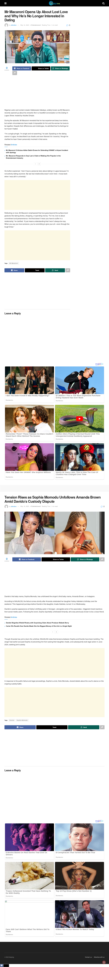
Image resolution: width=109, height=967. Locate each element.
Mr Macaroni (13, 263)
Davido (11, 720)
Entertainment (36, 25)
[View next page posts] (39, 163)
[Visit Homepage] (54, 3)
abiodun (13, 25)
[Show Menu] (5, 3)
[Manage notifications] (104, 962)
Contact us (88, 957)
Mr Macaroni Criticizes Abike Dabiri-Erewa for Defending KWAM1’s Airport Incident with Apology (37, 151)
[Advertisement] (37, 94)
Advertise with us (99, 957)
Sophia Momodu (22, 720)
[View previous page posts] (35, 163)
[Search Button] (103, 3)
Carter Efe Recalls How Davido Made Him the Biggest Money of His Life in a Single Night (39, 626)
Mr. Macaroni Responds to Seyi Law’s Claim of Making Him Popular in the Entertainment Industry (33, 157)
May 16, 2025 (24, 25)
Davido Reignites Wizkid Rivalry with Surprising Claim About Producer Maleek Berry (37, 623)
